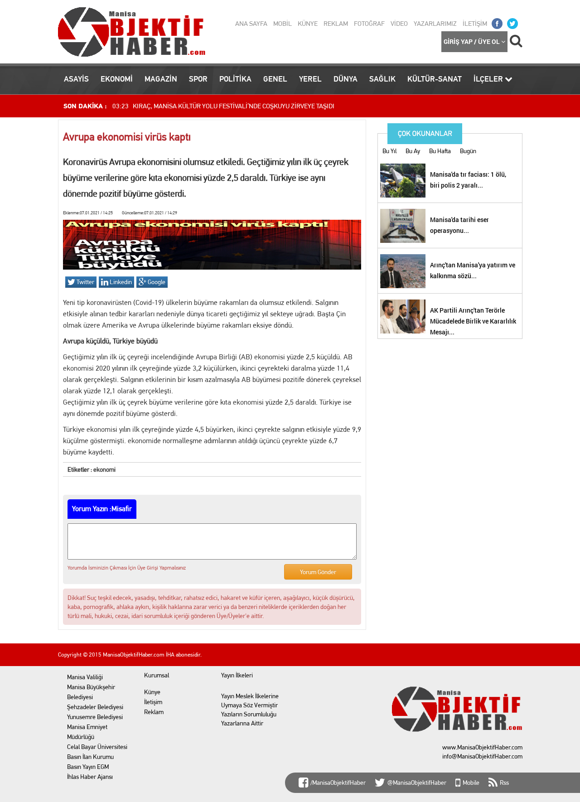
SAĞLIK (382, 78)
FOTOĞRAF (369, 23)
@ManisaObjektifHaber (416, 782)
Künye (152, 692)
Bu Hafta (440, 151)
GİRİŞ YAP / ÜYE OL (472, 41)
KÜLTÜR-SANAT (434, 78)
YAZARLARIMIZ (435, 23)
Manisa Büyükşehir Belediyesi (91, 692)
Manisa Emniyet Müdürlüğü (87, 731)
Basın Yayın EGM (88, 766)
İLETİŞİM (475, 23)
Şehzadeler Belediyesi (95, 706)
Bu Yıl (389, 151)
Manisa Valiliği (85, 677)
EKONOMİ (117, 78)
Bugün (468, 151)
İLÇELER (489, 78)
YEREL (310, 78)
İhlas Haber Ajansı (90, 776)
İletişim (153, 701)
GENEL (275, 78)
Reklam (154, 711)
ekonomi (267, 357)
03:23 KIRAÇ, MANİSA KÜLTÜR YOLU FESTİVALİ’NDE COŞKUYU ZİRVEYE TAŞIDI (223, 106)
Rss (504, 782)
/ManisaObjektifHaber (338, 782)
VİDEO (399, 23)
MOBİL (282, 23)
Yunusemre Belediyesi (95, 716)
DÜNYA (346, 78)
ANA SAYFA (251, 23)
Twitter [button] (84, 281)
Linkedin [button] (120, 281)
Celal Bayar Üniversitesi (97, 746)
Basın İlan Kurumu (90, 756)
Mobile (471, 782)
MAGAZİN (161, 78)
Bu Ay (413, 151)
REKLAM (336, 23)
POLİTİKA (235, 78)
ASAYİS (76, 78)
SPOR (198, 78)
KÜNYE (308, 23)
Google (155, 281)
